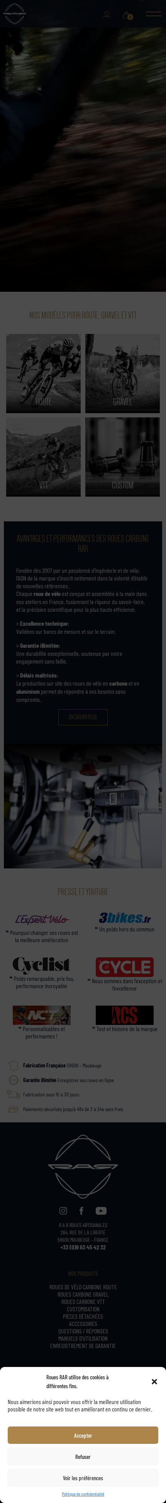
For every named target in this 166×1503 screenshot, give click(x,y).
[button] (154, 1382)
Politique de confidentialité (83, 1494)
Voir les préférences (83, 1477)
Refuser (83, 1456)
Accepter (83, 1435)
